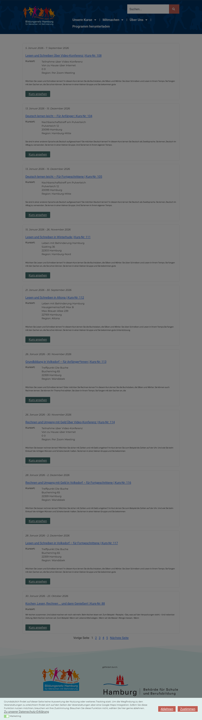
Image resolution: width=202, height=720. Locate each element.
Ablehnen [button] (167, 709)
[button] (6, 716)
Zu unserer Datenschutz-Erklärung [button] (26, 711)
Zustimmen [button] (187, 709)
